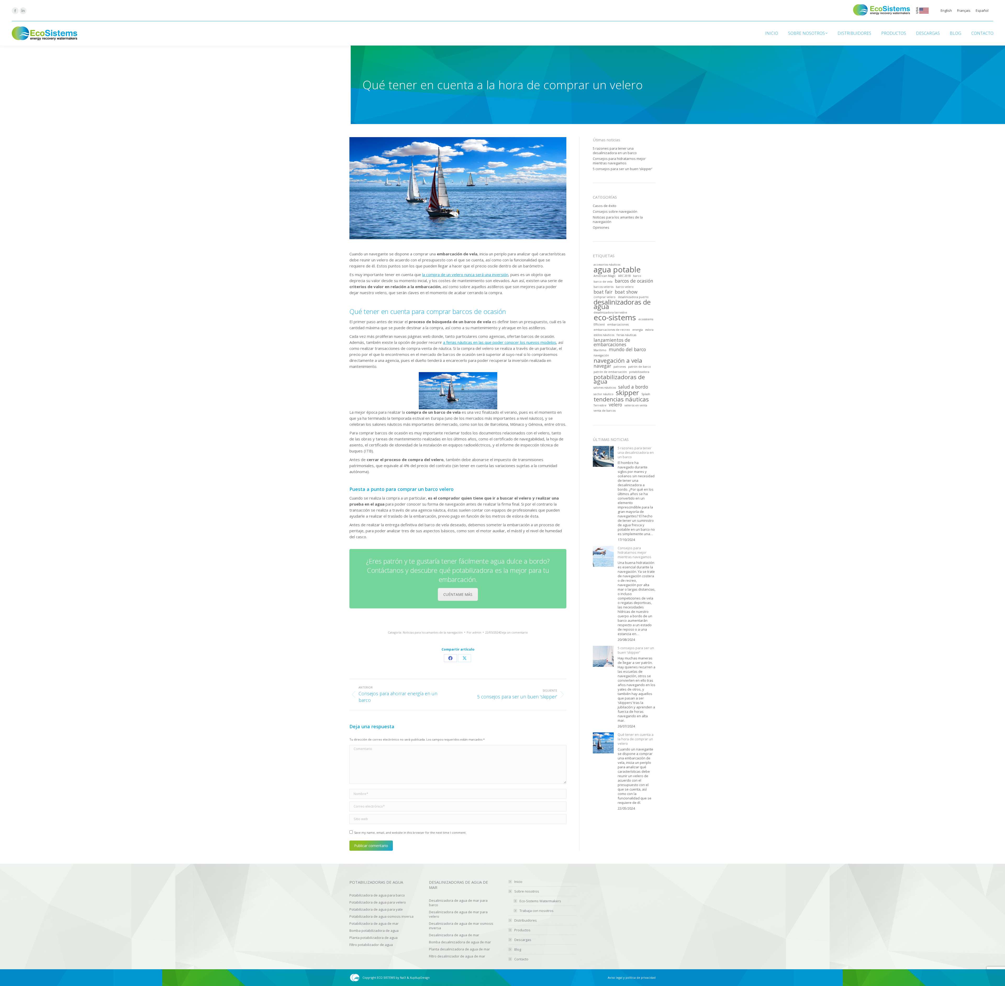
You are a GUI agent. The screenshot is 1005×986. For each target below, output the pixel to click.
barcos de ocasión (634, 281)
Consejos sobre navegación (615, 211)
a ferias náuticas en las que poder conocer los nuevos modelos (499, 342)
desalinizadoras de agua (622, 304)
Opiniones (601, 227)
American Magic (605, 276)
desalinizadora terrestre (610, 312)
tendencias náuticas (621, 399)
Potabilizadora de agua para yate (376, 909)
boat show (626, 292)
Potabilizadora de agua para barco (377, 895)
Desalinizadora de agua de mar (454, 935)
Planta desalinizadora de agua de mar (459, 949)
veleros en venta (635, 405)
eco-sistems (615, 317)
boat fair (603, 292)
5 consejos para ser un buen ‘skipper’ (622, 169)
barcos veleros (603, 287)
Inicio (518, 881)
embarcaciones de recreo (612, 330)
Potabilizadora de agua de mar (374, 923)
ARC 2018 (624, 276)
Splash (645, 394)
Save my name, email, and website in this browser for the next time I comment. (410, 832)
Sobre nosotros (526, 891)
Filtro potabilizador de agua (371, 944)
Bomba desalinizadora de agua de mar (460, 942)
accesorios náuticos (607, 264)
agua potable (617, 269)
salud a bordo (633, 387)
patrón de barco (639, 366)
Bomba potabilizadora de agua (374, 930)
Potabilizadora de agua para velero (377, 902)
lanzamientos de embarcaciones (612, 342)
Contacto (521, 959)
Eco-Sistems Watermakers (540, 901)
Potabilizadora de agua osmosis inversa (381, 916)
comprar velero (605, 297)
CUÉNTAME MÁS (457, 594)
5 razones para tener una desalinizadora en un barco (615, 150)
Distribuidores (525, 920)
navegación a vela (618, 360)
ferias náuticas (626, 335)
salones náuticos (605, 387)
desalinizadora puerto (633, 297)
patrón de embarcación (610, 372)
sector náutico (603, 394)
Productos (522, 930)
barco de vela (603, 281)
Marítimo (600, 350)
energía (637, 330)
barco (637, 276)
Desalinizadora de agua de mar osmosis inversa (461, 925)
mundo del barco (627, 349)
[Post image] (603, 456)
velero (615, 404)
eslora (649, 330)
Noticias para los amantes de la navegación (433, 632)
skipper (627, 392)
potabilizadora (639, 372)
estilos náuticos (604, 335)
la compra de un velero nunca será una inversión (465, 274)
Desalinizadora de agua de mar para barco (458, 902)
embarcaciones (618, 324)
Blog (517, 949)
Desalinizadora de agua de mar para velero (458, 914)
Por (474, 632)
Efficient (599, 324)
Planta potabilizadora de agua (373, 937)
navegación (601, 355)
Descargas (522, 940)
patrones (619, 366)
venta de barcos (605, 410)
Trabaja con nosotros (537, 911)
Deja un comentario (514, 632)
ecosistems (645, 319)
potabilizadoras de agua (619, 379)
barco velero (625, 287)
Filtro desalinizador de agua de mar (457, 956)
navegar (602, 366)
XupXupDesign (420, 977)
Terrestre (600, 405)
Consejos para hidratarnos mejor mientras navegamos (619, 160)
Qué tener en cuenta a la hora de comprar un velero (636, 739)
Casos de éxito (604, 206)
